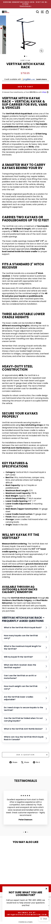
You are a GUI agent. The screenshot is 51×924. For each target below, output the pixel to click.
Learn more (41, 79)
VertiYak (25, 60)
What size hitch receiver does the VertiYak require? (20, 666)
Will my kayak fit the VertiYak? (18, 657)
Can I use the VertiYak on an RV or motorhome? (20, 676)
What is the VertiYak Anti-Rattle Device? (23, 729)
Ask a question (25, 755)
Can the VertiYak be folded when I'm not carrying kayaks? (23, 719)
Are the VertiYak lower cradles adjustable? (18, 698)
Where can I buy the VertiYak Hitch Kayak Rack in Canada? (24, 738)
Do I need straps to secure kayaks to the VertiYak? (23, 708)
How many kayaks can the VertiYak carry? (21, 636)
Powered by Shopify (25, 922)
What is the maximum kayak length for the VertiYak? (22, 647)
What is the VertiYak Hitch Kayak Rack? (23, 627)
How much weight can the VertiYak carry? (20, 687)
